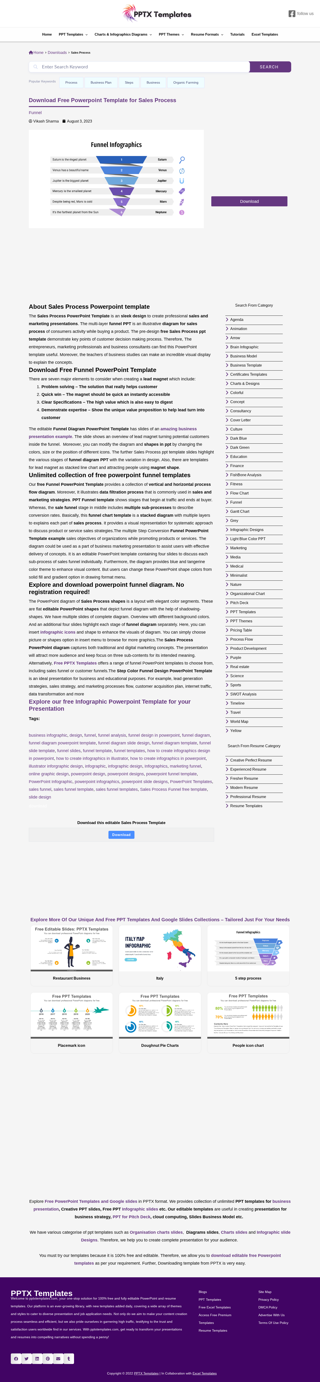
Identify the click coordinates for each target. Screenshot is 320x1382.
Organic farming (185, 82)
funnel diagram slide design (123, 743)
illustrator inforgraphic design (56, 766)
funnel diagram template (174, 743)
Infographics (156, 766)
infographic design (125, 766)
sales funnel (40, 789)
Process (71, 82)
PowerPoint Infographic (50, 781)
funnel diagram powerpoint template (62, 743)
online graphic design (49, 774)
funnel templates (129, 750)
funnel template (97, 750)
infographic (95, 766)
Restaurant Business (71, 978)
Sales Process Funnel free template (173, 789)
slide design (40, 797)
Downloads (57, 53)
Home (47, 34)
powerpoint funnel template (171, 774)
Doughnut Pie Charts (160, 1046)
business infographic (48, 735)
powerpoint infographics (97, 781)
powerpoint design (88, 774)
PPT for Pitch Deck (131, 1217)
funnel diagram (196, 735)
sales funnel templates (117, 789)
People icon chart (248, 1046)
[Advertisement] (249, 162)
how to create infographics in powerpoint (168, 758)
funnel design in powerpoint (154, 735)
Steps (129, 82)
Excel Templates (265, 34)
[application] (85, 34)
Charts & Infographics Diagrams (121, 34)
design (76, 735)
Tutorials (237, 34)
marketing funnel (185, 766)
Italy (160, 978)
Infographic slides (139, 1209)
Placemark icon (71, 1046)
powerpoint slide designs (145, 781)
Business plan (101, 82)
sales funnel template (73, 789)
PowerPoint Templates (191, 781)
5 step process (248, 978)
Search (269, 66)
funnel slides (69, 750)
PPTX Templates (42, 1293)
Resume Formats (205, 34)
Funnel (35, 112)
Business (153, 82)
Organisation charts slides (156, 1232)
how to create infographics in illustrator (92, 758)
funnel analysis (112, 735)
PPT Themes (169, 34)
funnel (90, 735)
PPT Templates (71, 34)
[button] (16, 1358)
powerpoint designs (126, 774)
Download (121, 835)
